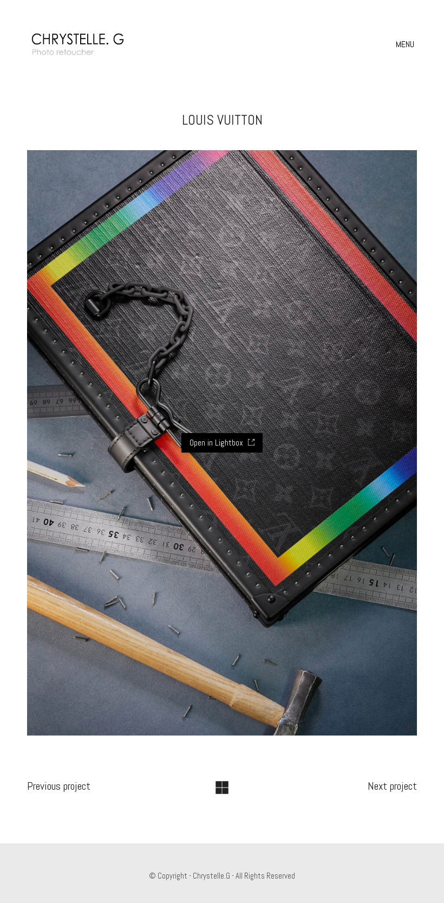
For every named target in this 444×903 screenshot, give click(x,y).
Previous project (58, 786)
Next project (392, 786)
